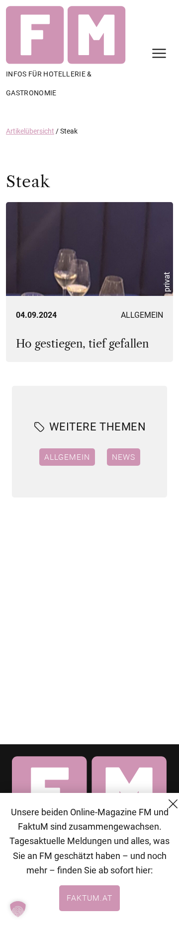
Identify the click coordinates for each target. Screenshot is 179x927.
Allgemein (142, 315)
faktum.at (89, 897)
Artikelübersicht (30, 131)
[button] (18, 909)
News (123, 456)
